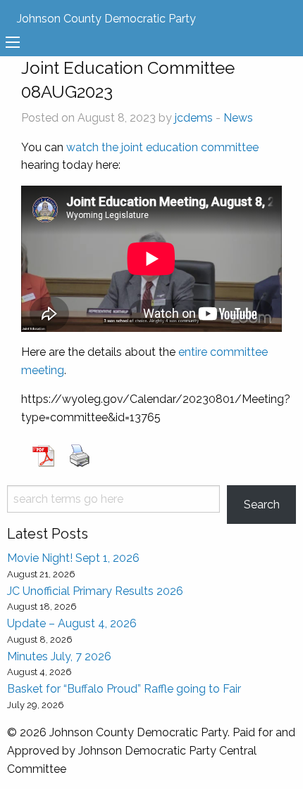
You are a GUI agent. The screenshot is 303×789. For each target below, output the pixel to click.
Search (262, 504)
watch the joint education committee (162, 147)
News (238, 117)
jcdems (194, 117)
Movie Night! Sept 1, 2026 (73, 558)
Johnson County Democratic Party (106, 18)
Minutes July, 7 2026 (59, 656)
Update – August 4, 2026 (72, 623)
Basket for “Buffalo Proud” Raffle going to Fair (124, 688)
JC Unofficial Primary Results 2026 (95, 591)
